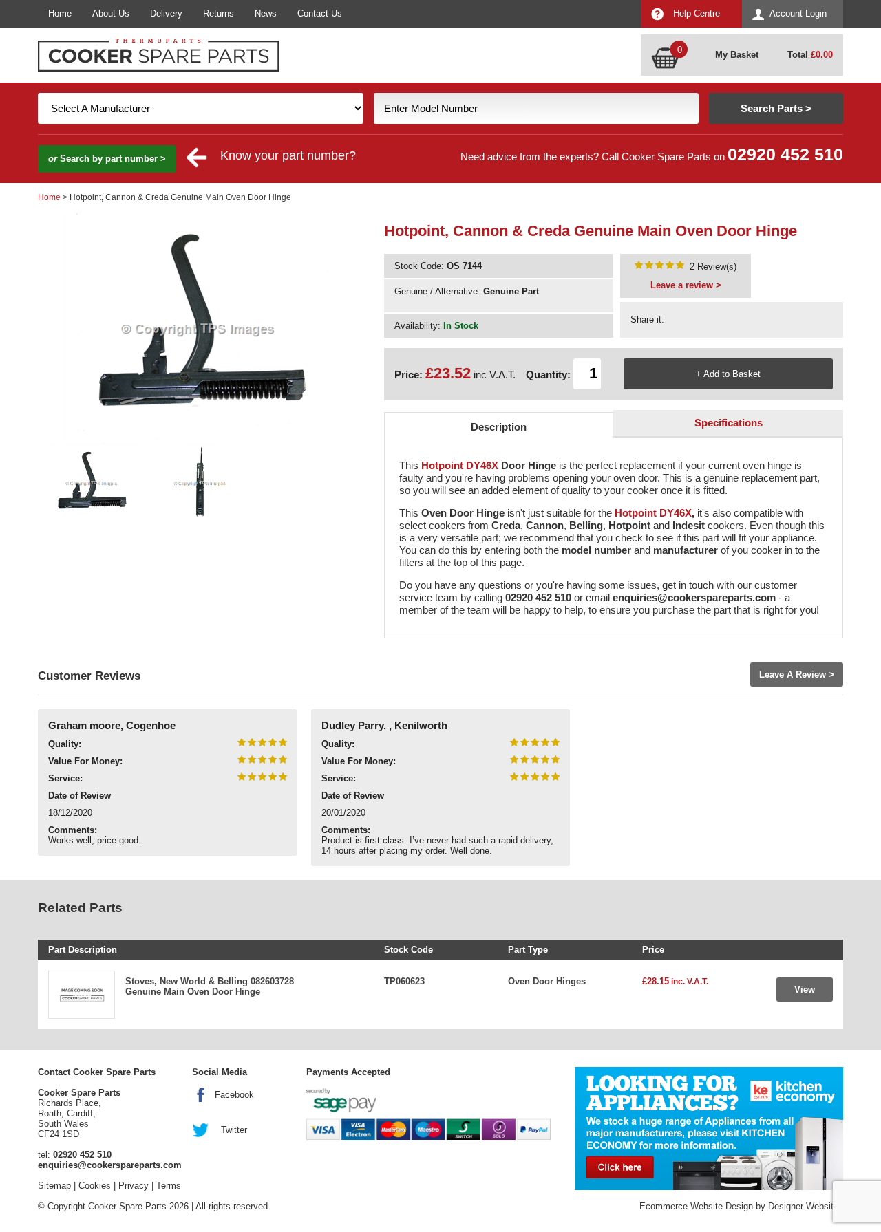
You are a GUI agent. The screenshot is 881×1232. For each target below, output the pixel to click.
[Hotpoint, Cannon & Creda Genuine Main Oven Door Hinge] (659, 266)
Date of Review (79, 795)
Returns (218, 13)
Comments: (72, 830)
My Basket (736, 55)
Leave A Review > (796, 674)
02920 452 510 (785, 154)
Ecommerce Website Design (696, 1206)
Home (60, 13)
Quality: (64, 744)
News (266, 13)
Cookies (94, 1185)
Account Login (798, 13)
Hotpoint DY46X (459, 465)
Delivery (166, 13)
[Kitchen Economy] (709, 1128)
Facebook (234, 1095)
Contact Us (319, 13)
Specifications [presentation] (728, 423)
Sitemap (54, 1185)
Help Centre (696, 13)
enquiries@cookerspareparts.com (110, 1165)
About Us (110, 13)
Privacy (133, 1185)
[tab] (499, 425)
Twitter (234, 1130)
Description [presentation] (499, 427)
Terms (168, 1185)
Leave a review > (685, 285)
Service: (65, 778)
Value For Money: (85, 761)
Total (810, 55)
